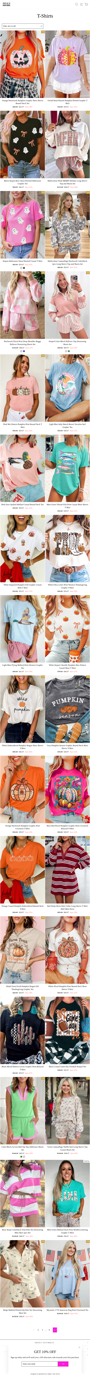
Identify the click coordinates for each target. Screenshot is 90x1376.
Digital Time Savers (53, 1374)
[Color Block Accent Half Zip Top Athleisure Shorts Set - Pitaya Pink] (24, 1157)
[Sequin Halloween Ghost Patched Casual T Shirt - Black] (24, 268)
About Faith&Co (44, 1343)
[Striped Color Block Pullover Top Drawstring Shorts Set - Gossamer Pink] (66, 351)
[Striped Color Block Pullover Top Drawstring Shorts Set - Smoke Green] (69, 351)
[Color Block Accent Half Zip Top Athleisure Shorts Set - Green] (21, 1157)
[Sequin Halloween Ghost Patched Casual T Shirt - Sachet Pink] (21, 268)
